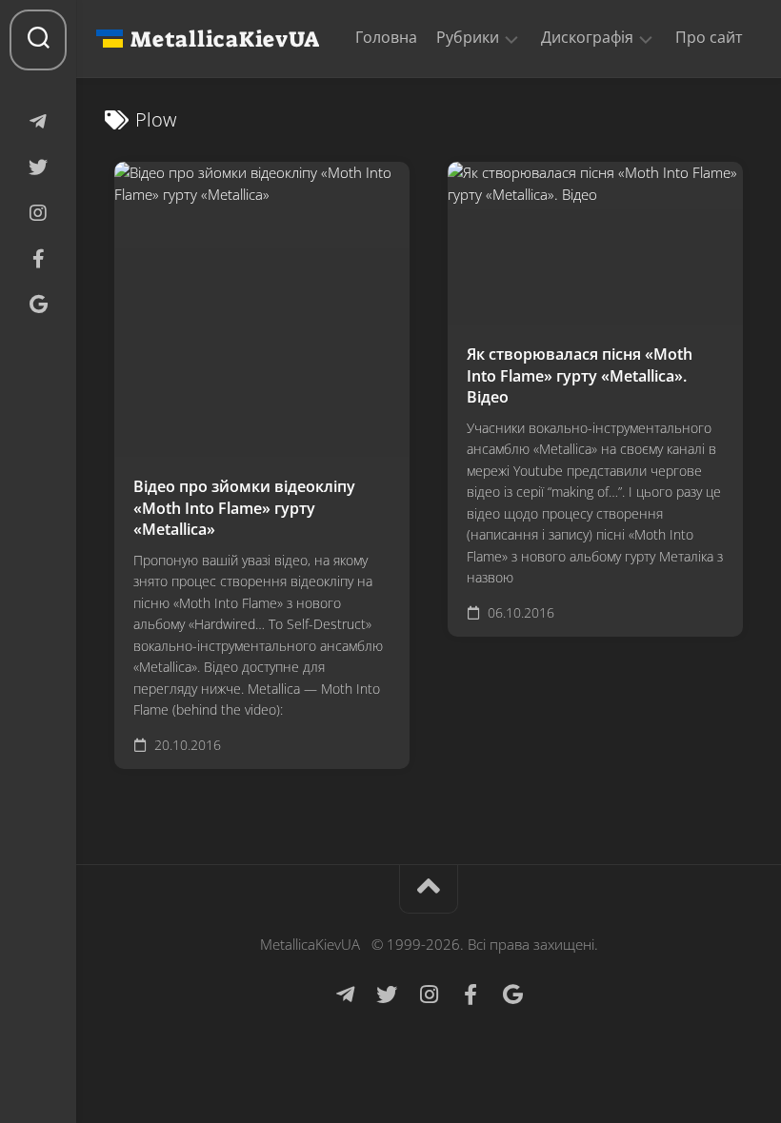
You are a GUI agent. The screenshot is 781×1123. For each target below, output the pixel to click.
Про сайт (709, 37)
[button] (511, 38)
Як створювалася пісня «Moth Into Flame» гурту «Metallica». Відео (579, 375)
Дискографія (587, 38)
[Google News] (38, 305)
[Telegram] (38, 122)
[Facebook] (38, 259)
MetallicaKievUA (224, 39)
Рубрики (467, 38)
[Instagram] (38, 213)
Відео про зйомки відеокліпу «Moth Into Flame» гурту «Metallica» (244, 508)
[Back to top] (428, 889)
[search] (38, 40)
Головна (386, 37)
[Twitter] (38, 167)
